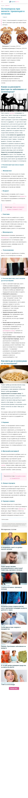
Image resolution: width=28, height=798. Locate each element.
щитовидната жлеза (9, 330)
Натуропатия (4, 663)
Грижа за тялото (5, 545)
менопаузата (5, 237)
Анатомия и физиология (7, 683)
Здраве (2, 5)
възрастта (23, 196)
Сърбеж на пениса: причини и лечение (11, 588)
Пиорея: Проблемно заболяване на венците (13, 647)
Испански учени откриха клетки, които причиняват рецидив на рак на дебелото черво (14, 608)
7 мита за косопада (8, 684)
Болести (7, 5)
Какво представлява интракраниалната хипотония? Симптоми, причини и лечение (12, 568)
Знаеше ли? (4, 604)
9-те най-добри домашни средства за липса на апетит (13, 666)
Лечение (3, 625)
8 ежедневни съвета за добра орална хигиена (11, 548)
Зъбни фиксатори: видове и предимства (10, 628)
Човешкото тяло (5, 585)
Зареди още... (14, 688)
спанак (3, 465)
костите (11, 113)
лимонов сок (22, 508)
